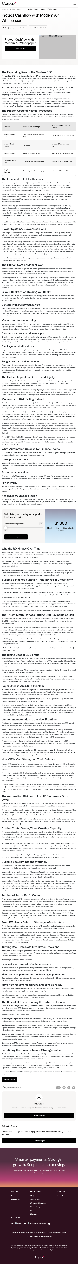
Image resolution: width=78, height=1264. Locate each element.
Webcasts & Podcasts (38, 1203)
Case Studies (35, 1199)
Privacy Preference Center (57, 1232)
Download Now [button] (20, 49)
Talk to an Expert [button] (39, 1141)
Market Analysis (36, 1207)
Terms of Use (33, 1236)
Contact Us (15, 1199)
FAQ (31, 1210)
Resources (5, 9)
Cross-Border (62, 1196)
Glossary (33, 1214)
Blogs (32, 1196)
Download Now (9, 1079)
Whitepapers (16, 9)
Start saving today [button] (16, 537)
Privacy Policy (41, 1232)
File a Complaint (46, 1236)
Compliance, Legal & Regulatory (22, 1232)
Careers (14, 1196)
